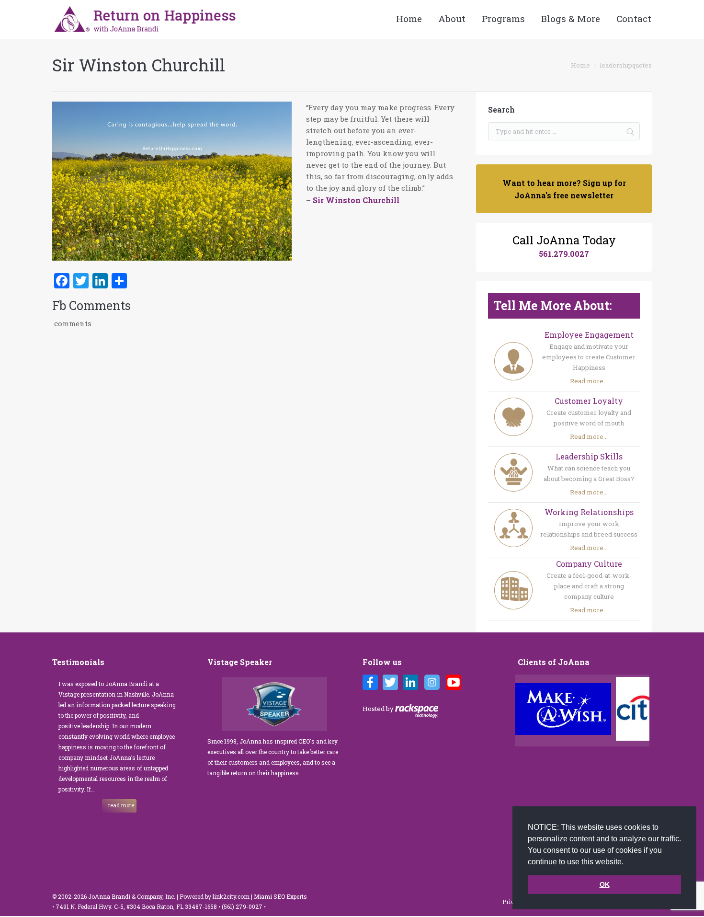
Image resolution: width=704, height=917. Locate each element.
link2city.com (231, 896)
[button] (626, 862)
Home (580, 65)
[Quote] (172, 183)
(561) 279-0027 (243, 906)
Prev (525, 710)
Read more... (589, 381)
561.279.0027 (564, 254)
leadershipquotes (626, 65)
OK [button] (605, 884)
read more (121, 805)
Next (644, 710)
